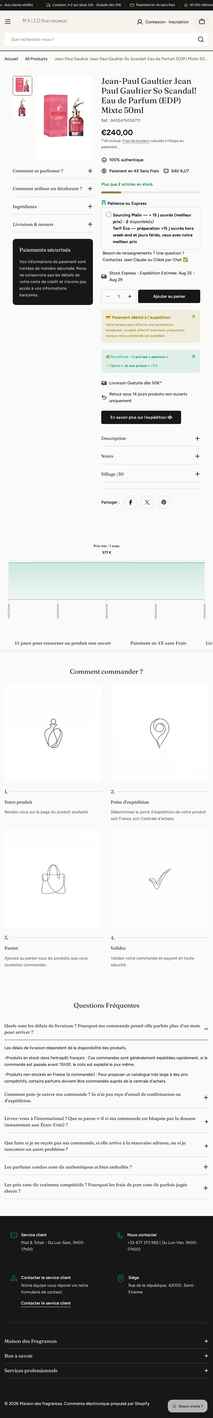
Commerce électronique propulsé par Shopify (106, 1403)
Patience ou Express (127, 203)
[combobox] (106, 39)
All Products (36, 58)
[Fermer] (193, 316)
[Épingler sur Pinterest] (164, 502)
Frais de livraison (136, 140)
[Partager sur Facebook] (130, 502)
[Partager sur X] (147, 502)
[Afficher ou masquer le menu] (7, 21)
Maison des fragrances (41, 1403)
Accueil (11, 58)
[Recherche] (200, 39)
